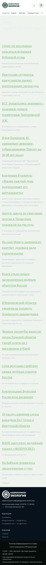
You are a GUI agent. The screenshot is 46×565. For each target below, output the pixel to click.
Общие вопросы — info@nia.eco (14, 520)
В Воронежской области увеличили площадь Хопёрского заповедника (20, 308)
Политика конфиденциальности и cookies (23, 544)
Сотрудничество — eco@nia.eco (14, 523)
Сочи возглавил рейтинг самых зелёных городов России (20, 371)
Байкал (14, 13)
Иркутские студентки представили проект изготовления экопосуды (20, 80)
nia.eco (10, 554)
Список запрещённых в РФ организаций (23, 547)
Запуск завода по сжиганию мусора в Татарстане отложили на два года (22, 219)
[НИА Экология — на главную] (10, 5)
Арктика (22, 13)
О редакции (6, 517)
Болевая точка (33, 13)
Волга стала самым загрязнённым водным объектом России (19, 279)
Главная (5, 534)
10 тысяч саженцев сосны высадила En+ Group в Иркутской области (20, 420)
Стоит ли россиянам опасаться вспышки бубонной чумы (17, 51)
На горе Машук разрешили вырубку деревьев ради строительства (21, 248)
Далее (6, 483)
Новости (5, 537)
